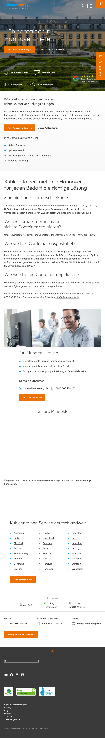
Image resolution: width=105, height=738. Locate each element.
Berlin (17, 538)
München (77, 553)
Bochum (18, 548)
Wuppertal (77, 569)
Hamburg (47, 564)
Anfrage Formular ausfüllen (21, 634)
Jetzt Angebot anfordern (20, 127)
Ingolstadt (77, 533)
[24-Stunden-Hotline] (101, 74)
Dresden (18, 569)
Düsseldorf (48, 538)
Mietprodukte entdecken (52, 49)
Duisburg (47, 533)
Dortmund (19, 564)
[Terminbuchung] (101, 56)
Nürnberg (77, 558)
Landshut (77, 543)
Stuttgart (76, 564)
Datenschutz (43, 729)
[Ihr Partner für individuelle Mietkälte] (16, 6)
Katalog (7, 707)
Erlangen (47, 543)
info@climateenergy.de (67, 297)
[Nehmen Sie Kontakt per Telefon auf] (101, 68)
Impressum (33, 729)
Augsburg (19, 533)
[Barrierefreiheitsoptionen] (100, 4)
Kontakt (7, 713)
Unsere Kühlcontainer (48, 127)
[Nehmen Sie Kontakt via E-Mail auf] (101, 62)
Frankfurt (47, 553)
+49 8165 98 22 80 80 (52, 623)
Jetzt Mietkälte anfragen (19, 49)
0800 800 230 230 (65, 388)
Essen (46, 548)
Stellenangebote (12, 719)
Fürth (45, 558)
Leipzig (75, 548)
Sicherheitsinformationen (16, 704)
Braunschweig (21, 553)
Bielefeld (18, 543)
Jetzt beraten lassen (32, 397)
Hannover (48, 569)
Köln (74, 538)
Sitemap (8, 716)
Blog (6, 710)
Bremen (18, 558)
